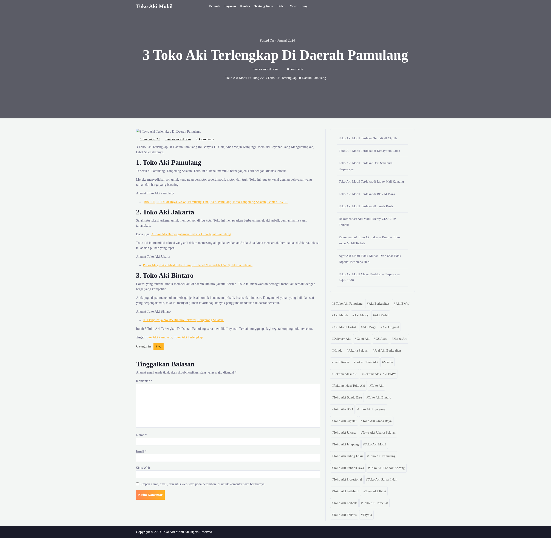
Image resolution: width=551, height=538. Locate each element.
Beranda (214, 6)
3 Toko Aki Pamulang (348, 303)
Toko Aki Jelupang (346, 444)
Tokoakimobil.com (178, 138)
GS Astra (381, 338)
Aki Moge (369, 327)
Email (141, 451)
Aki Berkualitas (379, 303)
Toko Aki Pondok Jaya (348, 468)
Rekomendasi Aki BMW (379, 374)
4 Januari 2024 (150, 138)
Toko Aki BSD (343, 409)
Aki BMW (402, 303)
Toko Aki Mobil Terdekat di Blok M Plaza (367, 194)
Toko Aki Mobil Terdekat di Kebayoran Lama (369, 150)
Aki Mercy (361, 315)
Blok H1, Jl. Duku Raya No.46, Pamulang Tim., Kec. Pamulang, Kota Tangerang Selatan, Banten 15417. (216, 202)
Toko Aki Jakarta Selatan (379, 432)
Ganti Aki (363, 338)
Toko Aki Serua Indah (382, 479)
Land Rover (341, 362)
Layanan (230, 6)
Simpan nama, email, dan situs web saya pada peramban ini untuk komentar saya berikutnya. (202, 484)
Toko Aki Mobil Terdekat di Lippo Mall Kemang (371, 181)
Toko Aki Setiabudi (346, 491)
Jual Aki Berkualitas (388, 350)
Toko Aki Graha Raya (377, 421)
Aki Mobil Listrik (345, 327)
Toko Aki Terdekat (375, 503)
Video (293, 6)
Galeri (281, 6)
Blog (304, 6)
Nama (141, 435)
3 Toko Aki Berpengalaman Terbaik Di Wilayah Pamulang (191, 234)
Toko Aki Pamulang (158, 337)
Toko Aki (377, 385)
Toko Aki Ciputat (344, 421)
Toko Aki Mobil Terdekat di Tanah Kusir (366, 206)
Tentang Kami (263, 6)
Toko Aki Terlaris (345, 514)
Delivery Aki (342, 338)
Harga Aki (400, 338)
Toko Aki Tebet (375, 491)
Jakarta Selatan (358, 350)
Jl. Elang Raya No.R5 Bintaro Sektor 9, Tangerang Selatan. (183, 320)
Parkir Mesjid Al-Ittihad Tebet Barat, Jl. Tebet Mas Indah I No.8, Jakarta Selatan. (197, 265)
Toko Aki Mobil (154, 6)
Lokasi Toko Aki (366, 362)
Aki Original (390, 327)
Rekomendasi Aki (345, 374)
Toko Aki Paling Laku (348, 456)
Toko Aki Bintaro (379, 397)
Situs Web (143, 468)
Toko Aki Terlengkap (188, 337)
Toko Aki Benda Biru (347, 397)
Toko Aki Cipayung (372, 409)
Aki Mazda (340, 315)
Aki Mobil (381, 315)
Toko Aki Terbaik (345, 503)
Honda (337, 350)
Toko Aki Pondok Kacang (387, 468)
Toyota (367, 514)
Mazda (388, 362)
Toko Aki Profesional (347, 479)
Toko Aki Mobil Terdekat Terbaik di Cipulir (368, 138)
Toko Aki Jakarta (344, 432)
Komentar (144, 381)
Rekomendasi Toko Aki (349, 385)
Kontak (245, 6)
